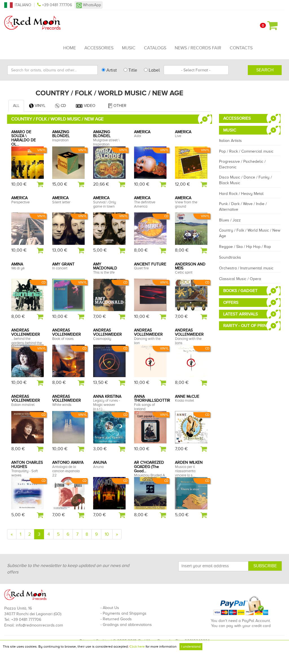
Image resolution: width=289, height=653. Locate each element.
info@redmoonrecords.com (39, 625)
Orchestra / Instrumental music (246, 268)
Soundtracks (230, 257)
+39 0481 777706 (57, 5)
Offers (230, 302)
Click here (137, 646)
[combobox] (196, 70)
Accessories (98, 47)
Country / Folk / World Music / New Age (249, 233)
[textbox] (196, 69)
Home (69, 47)
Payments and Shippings (124, 613)
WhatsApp (91, 5)
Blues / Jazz (230, 220)
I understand (191, 646)
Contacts (241, 47)
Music (128, 47)
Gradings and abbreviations (127, 625)
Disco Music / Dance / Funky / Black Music (245, 180)
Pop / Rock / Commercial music (246, 151)
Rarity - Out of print (246, 325)
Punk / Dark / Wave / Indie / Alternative (243, 207)
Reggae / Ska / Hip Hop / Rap (245, 247)
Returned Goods (117, 619)
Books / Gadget (240, 290)
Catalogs (155, 47)
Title (132, 70)
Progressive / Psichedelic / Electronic (242, 164)
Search (264, 69)
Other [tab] (119, 106)
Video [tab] (89, 106)
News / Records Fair (198, 47)
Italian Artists (230, 140)
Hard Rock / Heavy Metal (241, 194)
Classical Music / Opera (240, 279)
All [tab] (16, 106)
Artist (111, 70)
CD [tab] (63, 106)
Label (154, 70)
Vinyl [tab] (39, 106)
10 (107, 534)
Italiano (23, 5)
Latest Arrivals (240, 314)
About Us (111, 608)
